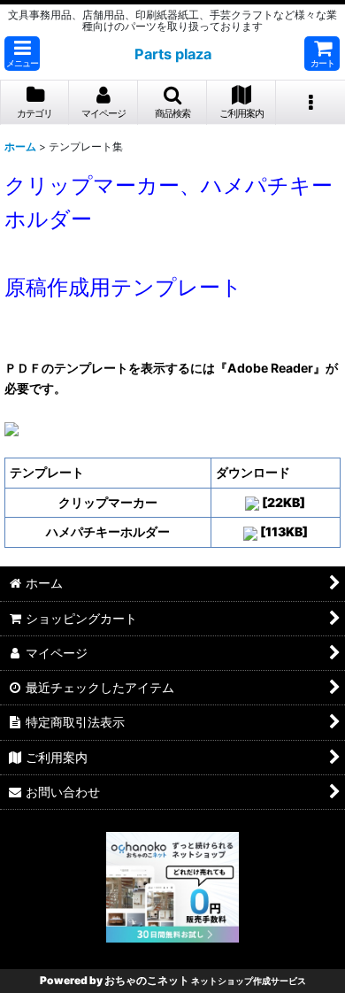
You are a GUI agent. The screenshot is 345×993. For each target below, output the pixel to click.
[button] (22, 53)
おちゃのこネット (146, 980)
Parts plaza (172, 54)
